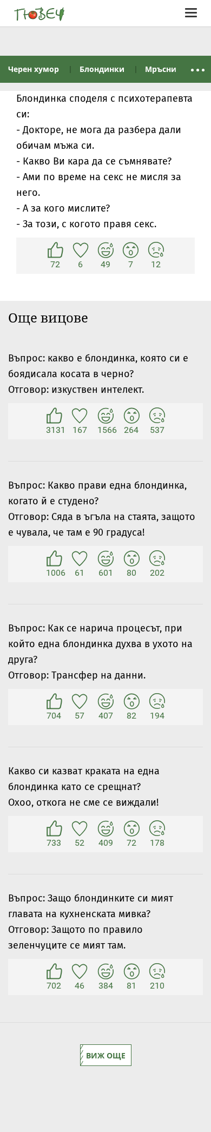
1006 (54, 559)
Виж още (106, 1055)
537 (157, 416)
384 (105, 971)
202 (157, 559)
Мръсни (160, 69)
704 (54, 701)
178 (157, 829)
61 (79, 559)
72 (55, 250)
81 (131, 971)
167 (79, 416)
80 (131, 559)
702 (54, 971)
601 (105, 559)
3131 (54, 416)
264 (131, 416)
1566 (105, 416)
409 (105, 829)
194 (157, 701)
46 (79, 971)
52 (79, 829)
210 (157, 971)
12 (156, 250)
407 (105, 701)
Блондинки (102, 69)
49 (105, 250)
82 (131, 701)
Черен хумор (33, 69)
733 (54, 829)
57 (79, 701)
